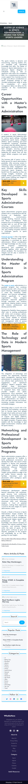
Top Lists (6, 686)
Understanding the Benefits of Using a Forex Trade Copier (13, 545)
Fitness (6, 668)
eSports (6, 663)
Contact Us (14, 743)
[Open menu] (4, 11)
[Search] (22, 622)
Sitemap (14, 751)
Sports (10, 23)
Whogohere (9, 782)
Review (6, 681)
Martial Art (7, 676)
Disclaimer (14, 746)
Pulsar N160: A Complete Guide (13, 640)
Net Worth (7, 677)
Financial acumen (7, 237)
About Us (14, 738)
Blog (14, 748)
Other (6, 679)
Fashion (6, 665)
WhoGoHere (3, 23)
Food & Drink (8, 670)
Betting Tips (7, 660)
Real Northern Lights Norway (11, 645)
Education (7, 661)
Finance (6, 667)
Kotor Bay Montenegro (10, 634)
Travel (6, 688)
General (6, 672)
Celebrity (14, 765)
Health (6, 674)
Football (14, 768)
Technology (7, 684)
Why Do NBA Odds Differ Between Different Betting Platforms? (13, 539)
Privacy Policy (14, 741)
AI (5, 658)
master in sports (9, 285)
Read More (7, 571)
